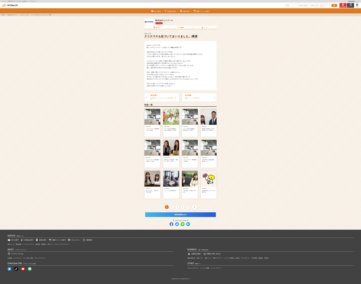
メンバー (206, 27)
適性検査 (89, 240)
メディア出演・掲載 (28, 258)
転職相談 (43, 244)
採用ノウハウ (208, 258)
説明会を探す (28, 240)
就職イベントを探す (59, 240)
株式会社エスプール (12, 14)
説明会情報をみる (180, 214)
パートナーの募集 (204, 268)
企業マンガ (50, 244)
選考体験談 (18, 244)
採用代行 (266, 258)
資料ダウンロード (217, 258)
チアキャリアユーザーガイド (61, 244)
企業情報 (182, 27)
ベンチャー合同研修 (229, 258)
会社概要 (10, 258)
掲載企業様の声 (191, 258)
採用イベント (200, 258)
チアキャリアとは (17, 254)
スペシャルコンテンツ (28, 244)
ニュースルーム (17, 258)
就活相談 (37, 244)
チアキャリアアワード (193, 268)
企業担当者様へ (353, 1)
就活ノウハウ (11, 244)
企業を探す (43, 240)
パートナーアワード (216, 268)
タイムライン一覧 (24, 14)
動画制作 (260, 258)
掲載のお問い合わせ (214, 254)
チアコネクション (245, 258)
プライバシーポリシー (40, 258)
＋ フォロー (159, 23)
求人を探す (15, 240)
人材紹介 (237, 258)
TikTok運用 (254, 258)
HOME (3, 14)
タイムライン (75, 240)
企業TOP (157, 27)
